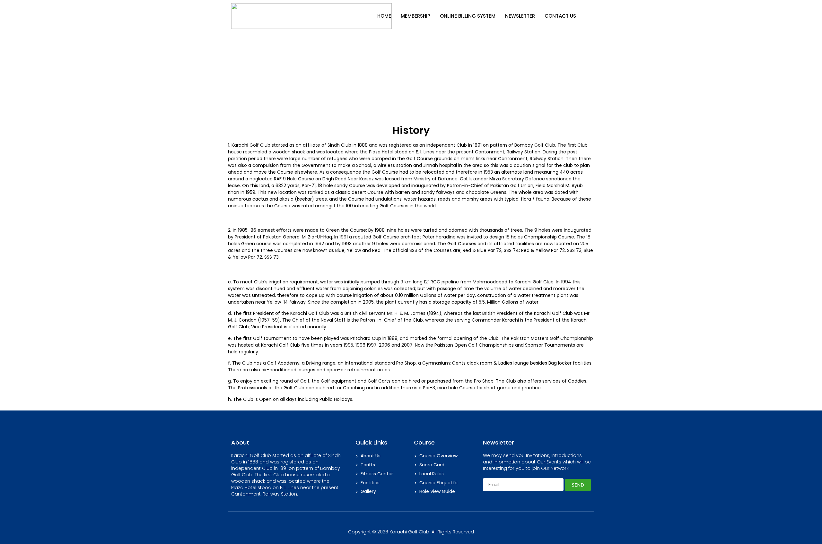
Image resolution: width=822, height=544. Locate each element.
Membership (415, 16)
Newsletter (520, 16)
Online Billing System (467, 16)
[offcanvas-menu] (588, 16)
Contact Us (560, 16)
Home (384, 16)
